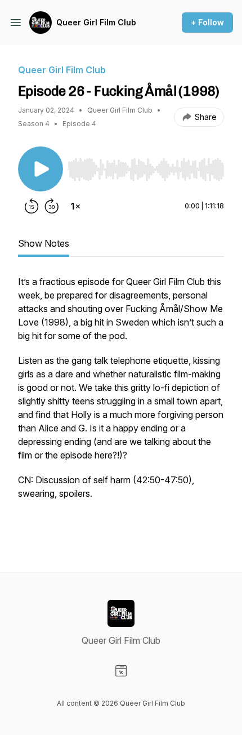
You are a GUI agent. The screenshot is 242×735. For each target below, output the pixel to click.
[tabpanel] (121, 405)
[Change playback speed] (75, 206)
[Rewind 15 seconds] (31, 206)
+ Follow (207, 22)
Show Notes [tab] (43, 243)
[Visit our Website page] (121, 670)
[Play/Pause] (40, 168)
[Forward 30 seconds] (52, 206)
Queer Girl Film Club (96, 22)
